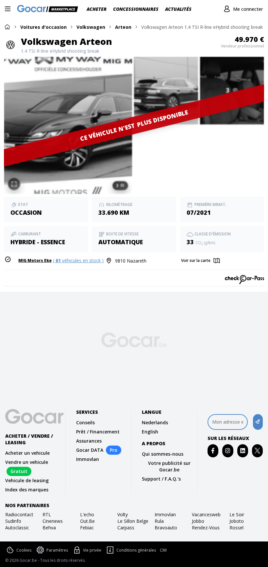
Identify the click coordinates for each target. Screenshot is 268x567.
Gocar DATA (89, 450)
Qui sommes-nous (162, 454)
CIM (163, 550)
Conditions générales (136, 550)
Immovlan (87, 459)
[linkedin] (242, 450)
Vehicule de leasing (27, 480)
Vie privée (92, 550)
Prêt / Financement (98, 432)
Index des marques (26, 489)
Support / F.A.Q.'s (161, 479)
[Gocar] (49, 9)
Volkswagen (90, 27)
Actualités (178, 9)
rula (159, 521)
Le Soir (236, 514)
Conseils (85, 422)
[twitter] (257, 450)
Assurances (89, 441)
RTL (46, 514)
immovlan (165, 514)
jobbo (198, 521)
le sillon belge (132, 521)
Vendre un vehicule (26, 462)
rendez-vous (206, 527)
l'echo (87, 514)
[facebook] (213, 450)
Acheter (97, 9)
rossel (236, 527)
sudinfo (13, 521)
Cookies (23, 550)
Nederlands (155, 422)
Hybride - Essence (37, 242)
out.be (87, 521)
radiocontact (19, 514)
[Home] (7, 27)
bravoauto (166, 527)
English (150, 432)
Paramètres (57, 550)
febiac (87, 527)
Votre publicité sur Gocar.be (169, 466)
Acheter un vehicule (27, 453)
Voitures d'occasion (43, 27)
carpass (125, 527)
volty (122, 514)
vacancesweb (206, 514)
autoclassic (17, 527)
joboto (236, 521)
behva (49, 527)
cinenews (52, 521)
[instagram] (227, 450)
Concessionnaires (136, 9)
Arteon (123, 27)
